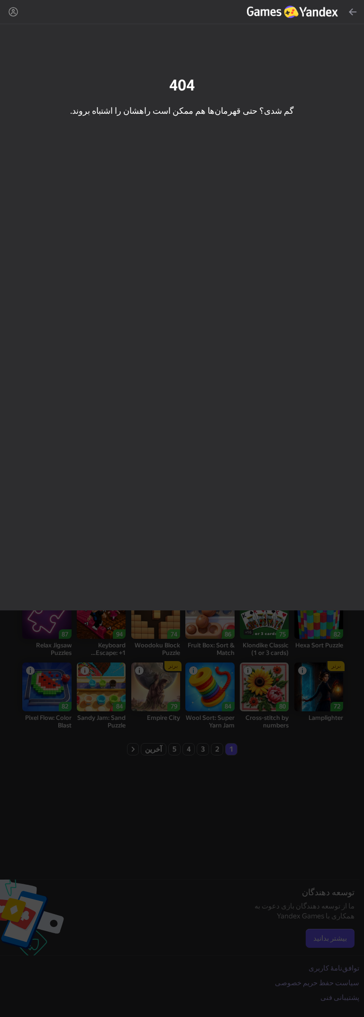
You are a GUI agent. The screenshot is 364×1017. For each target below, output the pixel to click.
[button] (182, 508)
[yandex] (293, 12)
